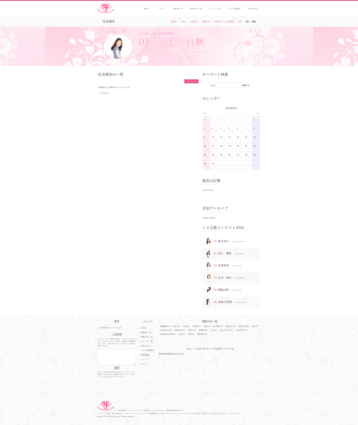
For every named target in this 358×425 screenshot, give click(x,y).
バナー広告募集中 (234, 9)
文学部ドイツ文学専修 (224, 21)
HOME (146, 9)
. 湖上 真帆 (229, 253)
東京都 (194, 21)
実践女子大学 (231, 326)
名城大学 (191, 334)
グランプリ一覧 (215, 9)
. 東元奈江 (229, 241)
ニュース (161, 9)
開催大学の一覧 (196, 9)
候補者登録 (145, 355)
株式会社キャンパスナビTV (111, 328)
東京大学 (176, 326)
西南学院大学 (202, 334)
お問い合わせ (253, 9)
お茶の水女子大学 (226, 330)
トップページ (104, 93)
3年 (240, 21)
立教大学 (205, 21)
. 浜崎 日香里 (230, 301)
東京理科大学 (218, 326)
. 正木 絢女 (229, 277)
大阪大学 (181, 334)
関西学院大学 (180, 330)
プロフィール (191, 81)
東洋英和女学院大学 (167, 334)
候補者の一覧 (178, 9)
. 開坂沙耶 (228, 289)
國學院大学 (203, 330)
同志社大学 (192, 330)
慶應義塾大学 (165, 326)
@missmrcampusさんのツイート (171, 353)
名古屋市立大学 (242, 330)
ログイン (144, 364)
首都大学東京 (244, 326)
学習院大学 (196, 326)
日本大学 (254, 326)
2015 (183, 21)
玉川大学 (213, 330)
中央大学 (186, 326)
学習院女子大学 (166, 330)
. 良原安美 (228, 265)
